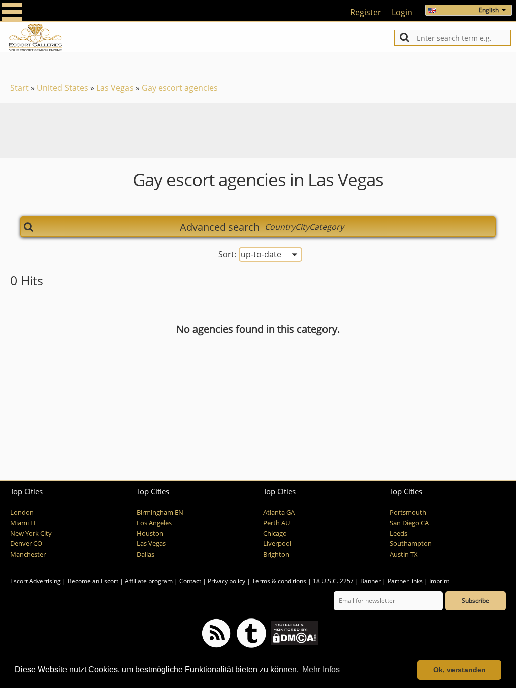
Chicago (275, 533)
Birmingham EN (160, 512)
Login (402, 12)
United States (62, 87)
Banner (370, 581)
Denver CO (26, 543)
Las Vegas (115, 87)
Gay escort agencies (180, 87)
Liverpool (277, 543)
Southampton (411, 543)
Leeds (398, 533)
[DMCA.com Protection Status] (293, 632)
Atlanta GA (279, 512)
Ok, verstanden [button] (459, 670)
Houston (150, 533)
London (22, 512)
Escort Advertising (35, 581)
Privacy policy (226, 581)
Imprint (439, 581)
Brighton (276, 554)
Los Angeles (154, 523)
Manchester (28, 554)
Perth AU (276, 523)
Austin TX (404, 554)
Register (365, 12)
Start (19, 87)
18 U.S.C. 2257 (333, 581)
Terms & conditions (279, 581)
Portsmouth (408, 512)
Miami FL (23, 523)
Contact (190, 581)
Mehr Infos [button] (321, 669)
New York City (31, 533)
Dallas (145, 554)
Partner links (405, 581)
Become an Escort (93, 581)
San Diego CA (409, 523)
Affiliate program (149, 581)
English (489, 10)
